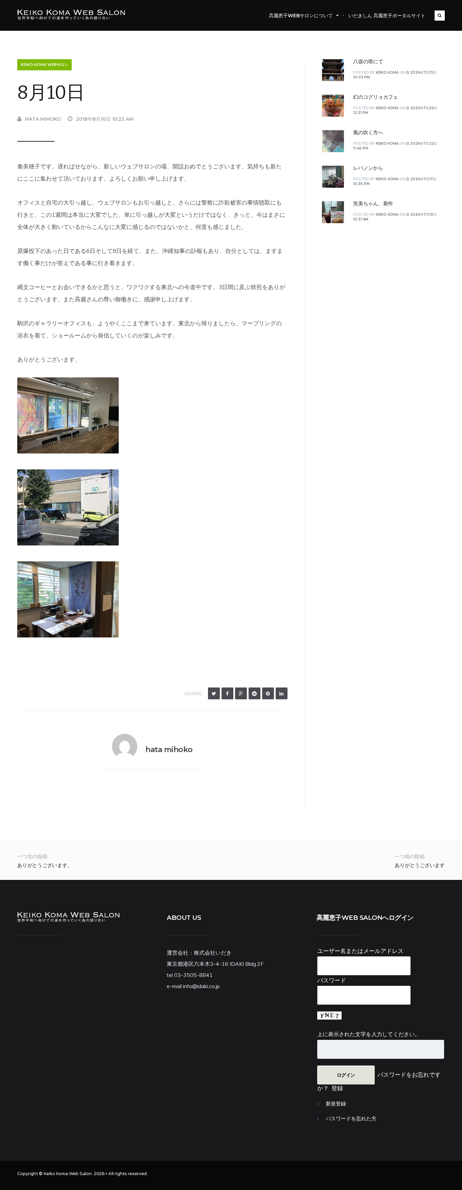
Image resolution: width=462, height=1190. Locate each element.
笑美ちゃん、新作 (373, 204)
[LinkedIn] (281, 693)
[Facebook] (227, 693)
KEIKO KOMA (387, 72)
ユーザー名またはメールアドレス (360, 950)
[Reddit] (254, 693)
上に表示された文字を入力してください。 (368, 1034)
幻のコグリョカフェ (375, 97)
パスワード (331, 980)
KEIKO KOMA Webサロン (44, 64)
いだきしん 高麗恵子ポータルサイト (386, 16)
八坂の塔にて (368, 62)
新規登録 (336, 1104)
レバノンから (368, 168)
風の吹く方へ (368, 133)
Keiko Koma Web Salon (68, 1173)
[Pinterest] (268, 693)
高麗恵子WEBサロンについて (301, 16)
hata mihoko (43, 119)
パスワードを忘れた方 (351, 1119)
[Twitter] (214, 693)
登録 (337, 1088)
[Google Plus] (241, 693)
